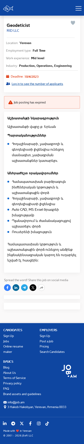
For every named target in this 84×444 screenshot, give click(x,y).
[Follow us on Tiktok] (47, 423)
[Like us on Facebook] (30, 423)
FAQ (6, 388)
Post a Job (46, 341)
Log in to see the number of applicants (37, 84)
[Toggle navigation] (78, 8)
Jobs (6, 341)
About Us (9, 373)
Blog (6, 367)
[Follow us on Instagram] (39, 423)
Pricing (44, 346)
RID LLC (13, 30)
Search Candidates (52, 352)
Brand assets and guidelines (22, 394)
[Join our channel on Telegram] (13, 423)
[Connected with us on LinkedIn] (5, 423)
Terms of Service (14, 378)
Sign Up (8, 336)
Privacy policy (12, 383)
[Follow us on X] (22, 423)
